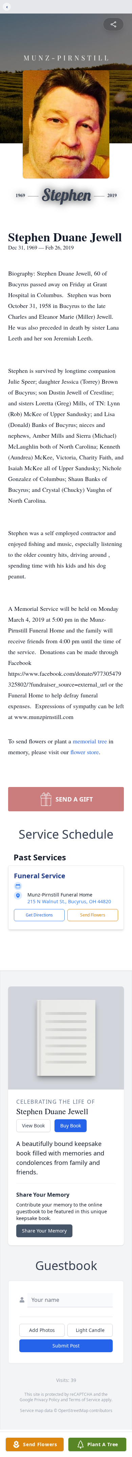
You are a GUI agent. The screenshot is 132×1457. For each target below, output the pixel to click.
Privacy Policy (47, 1400)
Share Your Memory (44, 1230)
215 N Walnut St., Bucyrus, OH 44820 (69, 901)
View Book (33, 1125)
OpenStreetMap (73, 1410)
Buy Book (70, 1125)
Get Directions (39, 915)
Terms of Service (84, 1400)
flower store (84, 752)
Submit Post (66, 1345)
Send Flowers (92, 915)
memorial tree (90, 741)
